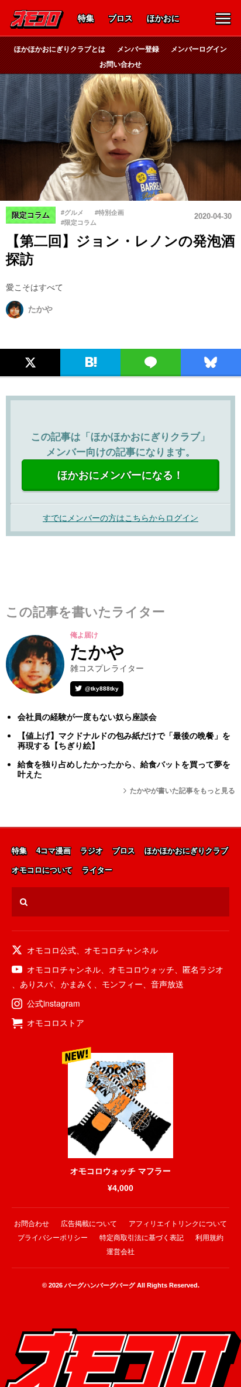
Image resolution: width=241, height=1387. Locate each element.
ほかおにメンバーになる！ (120, 475)
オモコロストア (55, 1022)
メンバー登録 (138, 48)
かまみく (77, 984)
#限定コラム (79, 222)
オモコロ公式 (51, 950)
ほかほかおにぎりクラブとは (59, 48)
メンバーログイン (199, 48)
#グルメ (72, 212)
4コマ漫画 (53, 851)
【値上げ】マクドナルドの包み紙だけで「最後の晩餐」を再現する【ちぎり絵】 (124, 740)
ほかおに (163, 18)
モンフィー (122, 984)
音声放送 (167, 984)
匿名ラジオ (203, 969)
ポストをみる (26, 337)
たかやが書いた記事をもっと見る (182, 791)
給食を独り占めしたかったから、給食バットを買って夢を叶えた (124, 769)
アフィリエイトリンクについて (178, 1224)
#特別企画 (109, 212)
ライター (97, 870)
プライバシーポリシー (53, 1238)
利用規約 (209, 1238)
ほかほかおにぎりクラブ (186, 851)
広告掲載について (89, 1224)
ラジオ (91, 851)
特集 (86, 18)
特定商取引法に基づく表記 (141, 1238)
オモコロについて (42, 870)
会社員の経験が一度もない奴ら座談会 (87, 717)
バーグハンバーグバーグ (99, 1285)
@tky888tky (102, 688)
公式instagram (53, 1003)
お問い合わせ (120, 64)
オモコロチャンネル (121, 950)
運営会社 (120, 1252)
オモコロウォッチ (141, 969)
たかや (40, 309)
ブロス (120, 18)
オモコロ (37, 19)
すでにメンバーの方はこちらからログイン (120, 517)
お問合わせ (31, 1224)
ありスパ (36, 984)
